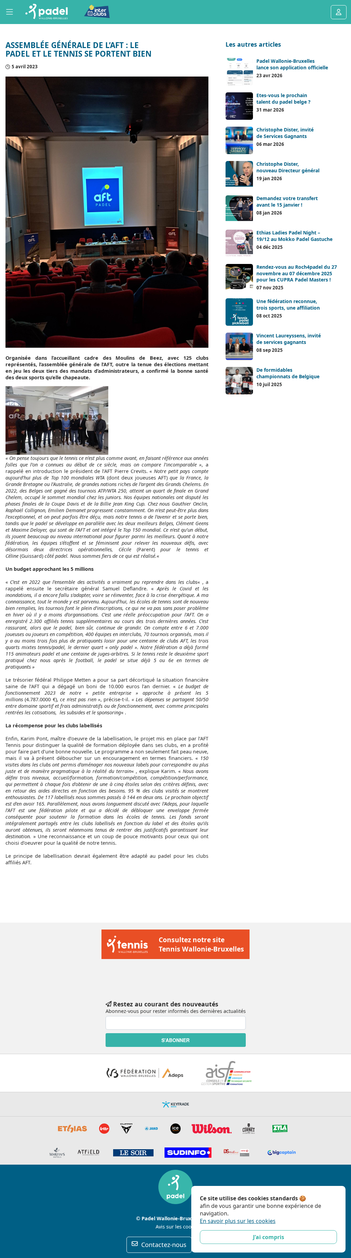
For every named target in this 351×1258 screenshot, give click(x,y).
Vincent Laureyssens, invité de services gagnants (288, 338)
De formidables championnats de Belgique (287, 373)
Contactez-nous (163, 1244)
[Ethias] (72, 1128)
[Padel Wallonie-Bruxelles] (46, 12)
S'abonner (175, 1040)
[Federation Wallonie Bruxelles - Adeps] (145, 1073)
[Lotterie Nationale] (104, 1128)
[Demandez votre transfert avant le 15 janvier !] (239, 209)
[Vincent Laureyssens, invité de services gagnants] (239, 346)
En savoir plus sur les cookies (238, 1221)
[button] (9, 12)
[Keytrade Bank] (175, 1104)
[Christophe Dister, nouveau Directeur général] (239, 174)
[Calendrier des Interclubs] (92, 12)
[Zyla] (280, 1128)
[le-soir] (133, 1152)
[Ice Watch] (175, 1128)
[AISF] (226, 1073)
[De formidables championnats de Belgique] (239, 380)
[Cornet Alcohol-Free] (249, 1128)
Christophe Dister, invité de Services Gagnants (285, 132)
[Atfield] (89, 1152)
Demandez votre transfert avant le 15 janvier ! (287, 201)
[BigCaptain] (282, 1152)
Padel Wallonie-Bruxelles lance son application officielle (292, 64)
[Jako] (151, 1128)
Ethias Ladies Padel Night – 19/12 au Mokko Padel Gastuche (294, 235)
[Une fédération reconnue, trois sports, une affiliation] (239, 312)
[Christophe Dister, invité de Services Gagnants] (239, 140)
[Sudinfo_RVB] (188, 1152)
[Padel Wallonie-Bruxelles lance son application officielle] (239, 71)
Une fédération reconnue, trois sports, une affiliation (288, 304)
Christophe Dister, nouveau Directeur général (287, 167)
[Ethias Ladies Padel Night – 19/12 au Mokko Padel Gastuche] (239, 243)
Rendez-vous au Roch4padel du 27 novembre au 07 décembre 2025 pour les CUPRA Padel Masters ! (296, 273)
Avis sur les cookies (178, 1226)
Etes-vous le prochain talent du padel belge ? (283, 98)
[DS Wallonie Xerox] (236, 1152)
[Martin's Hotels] (57, 1152)
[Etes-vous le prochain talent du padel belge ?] (239, 106)
